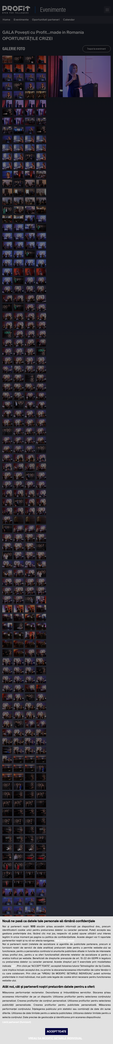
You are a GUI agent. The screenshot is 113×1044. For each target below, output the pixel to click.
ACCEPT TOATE (56, 1031)
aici (14, 966)
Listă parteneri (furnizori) (16, 1022)
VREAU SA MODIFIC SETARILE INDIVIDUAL (55, 1038)
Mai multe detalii (64, 941)
